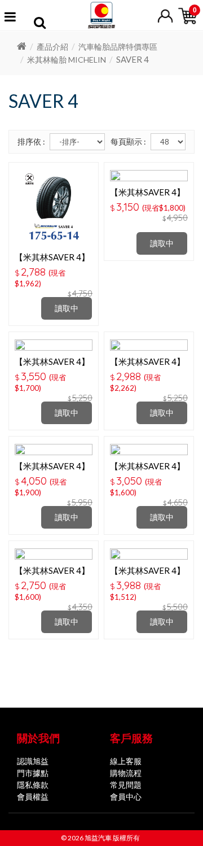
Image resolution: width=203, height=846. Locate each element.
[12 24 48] (168, 141)
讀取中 (66, 308)
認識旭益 (32, 761)
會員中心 (126, 796)
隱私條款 (32, 785)
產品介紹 (52, 46)
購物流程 (126, 773)
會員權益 (32, 796)
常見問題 (126, 785)
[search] (40, 24)
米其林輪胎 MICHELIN (66, 59)
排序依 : (31, 141)
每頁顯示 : (128, 141)
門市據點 (32, 773)
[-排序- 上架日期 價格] (77, 141)
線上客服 (126, 761)
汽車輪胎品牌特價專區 (117, 46)
